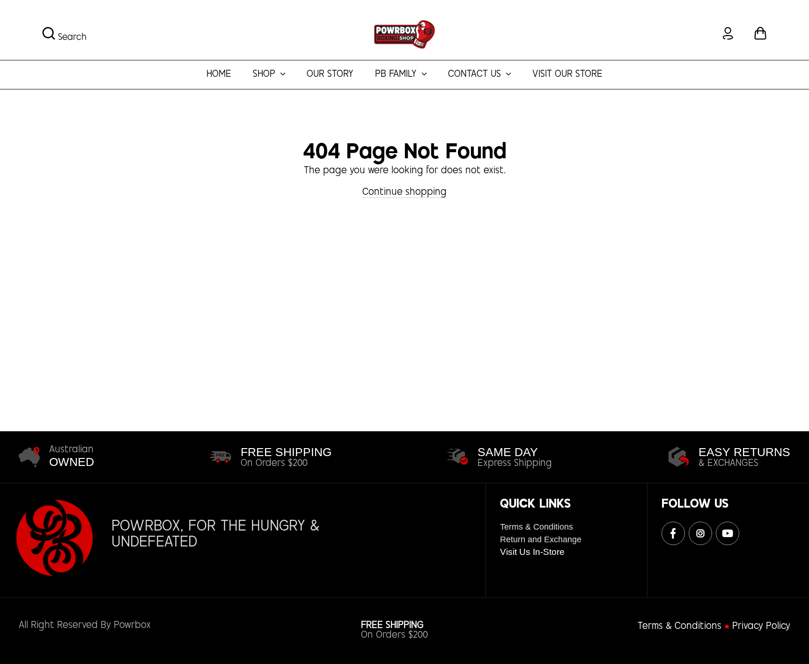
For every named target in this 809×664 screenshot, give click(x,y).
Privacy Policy (761, 626)
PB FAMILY (397, 74)
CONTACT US (476, 74)
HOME (218, 74)
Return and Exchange (540, 539)
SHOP (265, 74)
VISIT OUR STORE (567, 74)
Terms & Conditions (536, 526)
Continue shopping (404, 192)
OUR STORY (330, 74)
